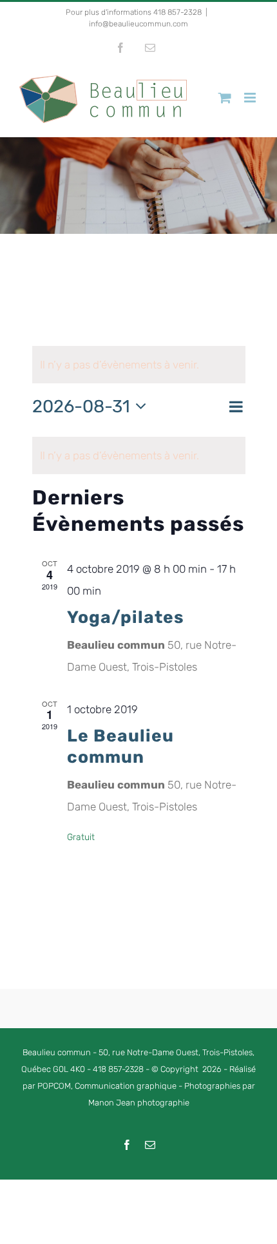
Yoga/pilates (125, 617)
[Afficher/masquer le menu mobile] (251, 97)
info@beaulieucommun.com (138, 23)
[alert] (138, 455)
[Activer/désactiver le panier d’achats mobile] (224, 97)
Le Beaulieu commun (120, 746)
